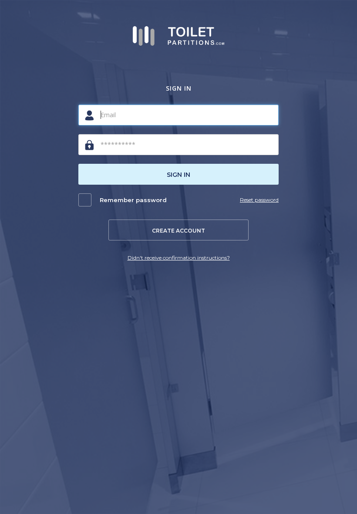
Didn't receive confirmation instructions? (179, 257)
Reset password (259, 199)
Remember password (133, 199)
